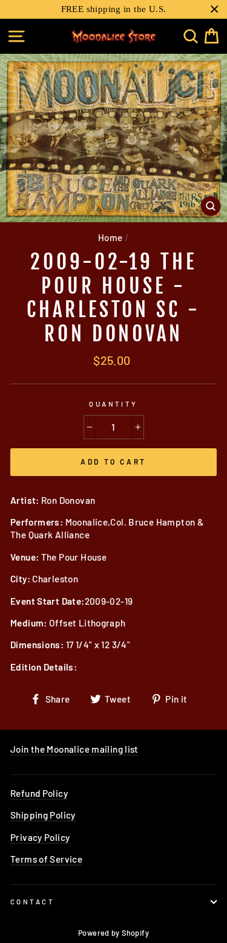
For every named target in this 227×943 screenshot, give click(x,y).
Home (110, 237)
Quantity (113, 404)
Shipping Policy (43, 814)
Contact (32, 902)
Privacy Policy (40, 837)
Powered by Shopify (113, 933)
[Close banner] (215, 9)
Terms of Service (46, 859)
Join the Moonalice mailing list (74, 749)
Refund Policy (39, 793)
